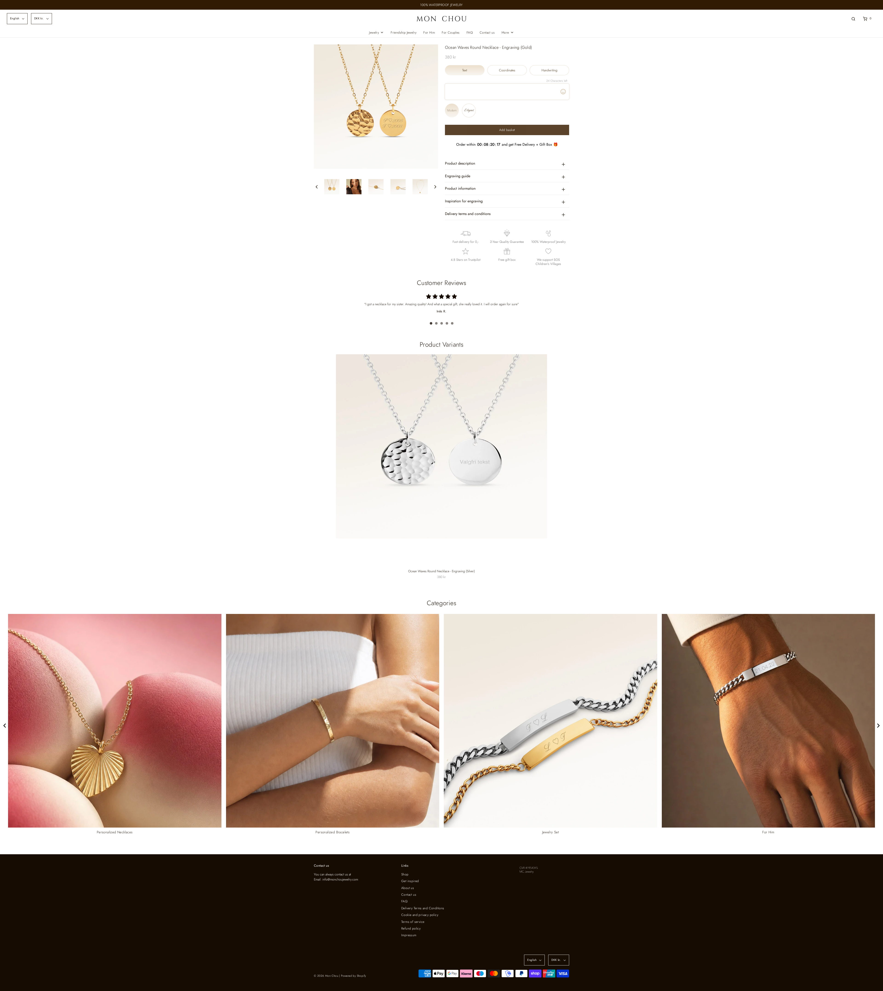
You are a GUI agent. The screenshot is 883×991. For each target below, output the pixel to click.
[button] (316, 187)
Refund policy (411, 928)
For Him (429, 32)
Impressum (408, 935)
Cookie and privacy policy (419, 915)
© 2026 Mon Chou (326, 976)
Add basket (507, 130)
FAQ (470, 32)
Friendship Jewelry (403, 32)
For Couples (450, 32)
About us (407, 888)
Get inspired (410, 881)
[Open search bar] (853, 18)
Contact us (487, 32)
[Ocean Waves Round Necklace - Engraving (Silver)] (441, 446)
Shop (405, 874)
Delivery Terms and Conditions (422, 908)
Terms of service (412, 921)
